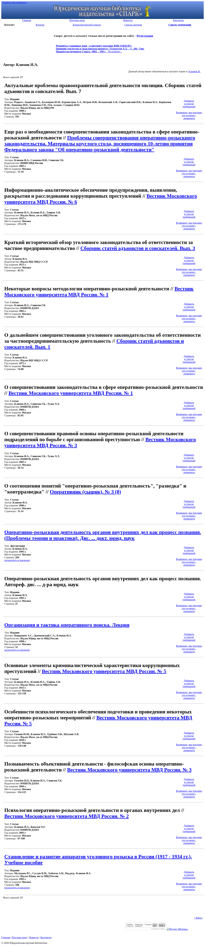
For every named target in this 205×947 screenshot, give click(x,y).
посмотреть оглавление (17, 560)
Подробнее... (100, 50)
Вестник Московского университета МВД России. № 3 (129, 770)
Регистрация (145, 35)
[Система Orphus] (145, 929)
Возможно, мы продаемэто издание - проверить (189, 115)
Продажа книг (19, 937)
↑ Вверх (198, 918)
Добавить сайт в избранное (14, 2)
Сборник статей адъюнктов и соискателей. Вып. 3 (137, 248)
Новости (34, 937)
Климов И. (195, 71)
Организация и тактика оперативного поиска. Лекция (66, 625)
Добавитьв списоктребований (189, 103)
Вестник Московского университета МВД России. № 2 (66, 816)
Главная (5, 937)
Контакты (45, 937)
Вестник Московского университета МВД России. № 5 (104, 671)
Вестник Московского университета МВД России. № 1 (99, 291)
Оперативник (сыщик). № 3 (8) (85, 492)
